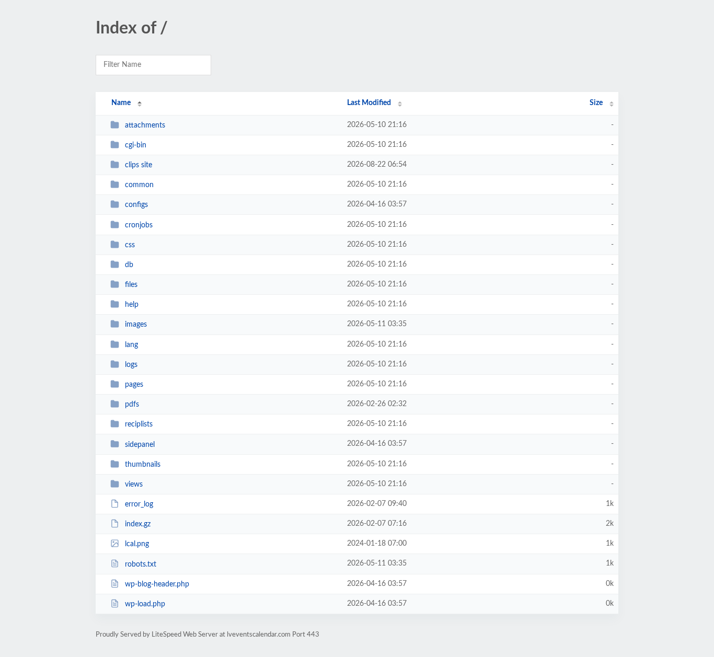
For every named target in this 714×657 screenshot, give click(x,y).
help (132, 304)
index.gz (138, 524)
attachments (145, 125)
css (130, 245)
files (131, 285)
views (134, 484)
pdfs (132, 404)
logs (131, 364)
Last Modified (369, 103)
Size (596, 103)
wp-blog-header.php (157, 584)
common (139, 185)
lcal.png (137, 544)
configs (136, 205)
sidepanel (140, 444)
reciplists (139, 424)
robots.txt (140, 564)
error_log (139, 504)
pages (134, 384)
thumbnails (142, 464)
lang (131, 345)
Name (121, 103)
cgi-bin (135, 145)
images (136, 324)
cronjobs (139, 225)
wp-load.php (145, 604)
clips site (138, 165)
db (129, 265)
